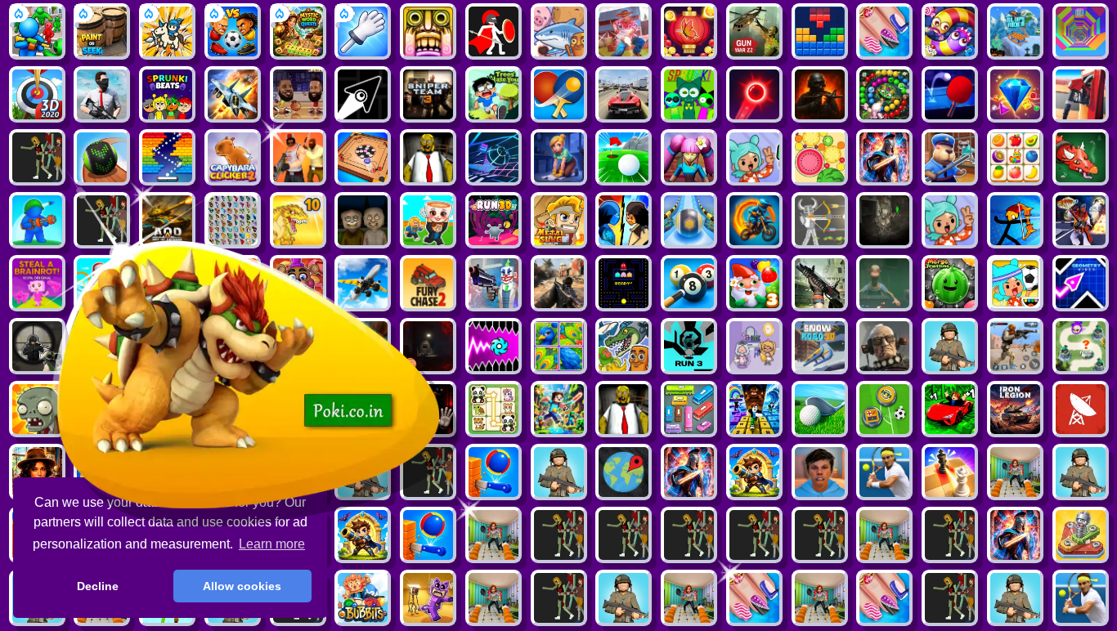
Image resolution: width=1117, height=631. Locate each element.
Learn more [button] (272, 544)
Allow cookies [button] (242, 586)
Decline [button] (98, 586)
